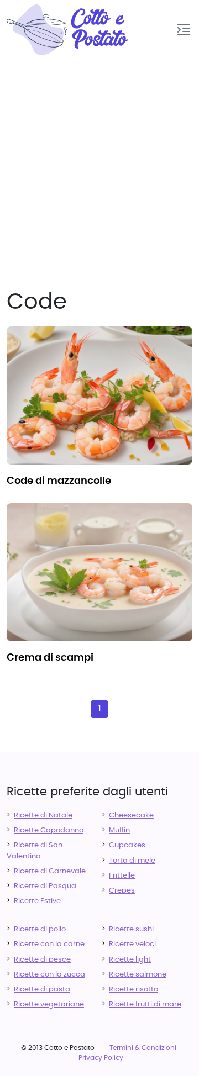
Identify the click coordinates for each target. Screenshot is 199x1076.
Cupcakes (127, 845)
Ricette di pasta (42, 989)
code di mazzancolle (59, 481)
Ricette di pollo (40, 929)
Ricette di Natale (43, 815)
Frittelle (122, 875)
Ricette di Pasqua (45, 886)
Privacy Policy (100, 1057)
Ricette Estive (37, 901)
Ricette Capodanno (48, 830)
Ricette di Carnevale (50, 871)
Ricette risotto (133, 989)
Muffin (119, 830)
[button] (183, 30)
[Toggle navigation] (183, 30)
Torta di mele (132, 860)
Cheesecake (131, 815)
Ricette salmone (137, 974)
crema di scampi (50, 658)
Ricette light (130, 959)
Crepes (122, 890)
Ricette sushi (131, 929)
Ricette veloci (132, 944)
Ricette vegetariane (49, 1004)
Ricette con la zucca (49, 974)
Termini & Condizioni (142, 1048)
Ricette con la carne (49, 944)
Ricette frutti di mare (145, 1004)
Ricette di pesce (42, 959)
